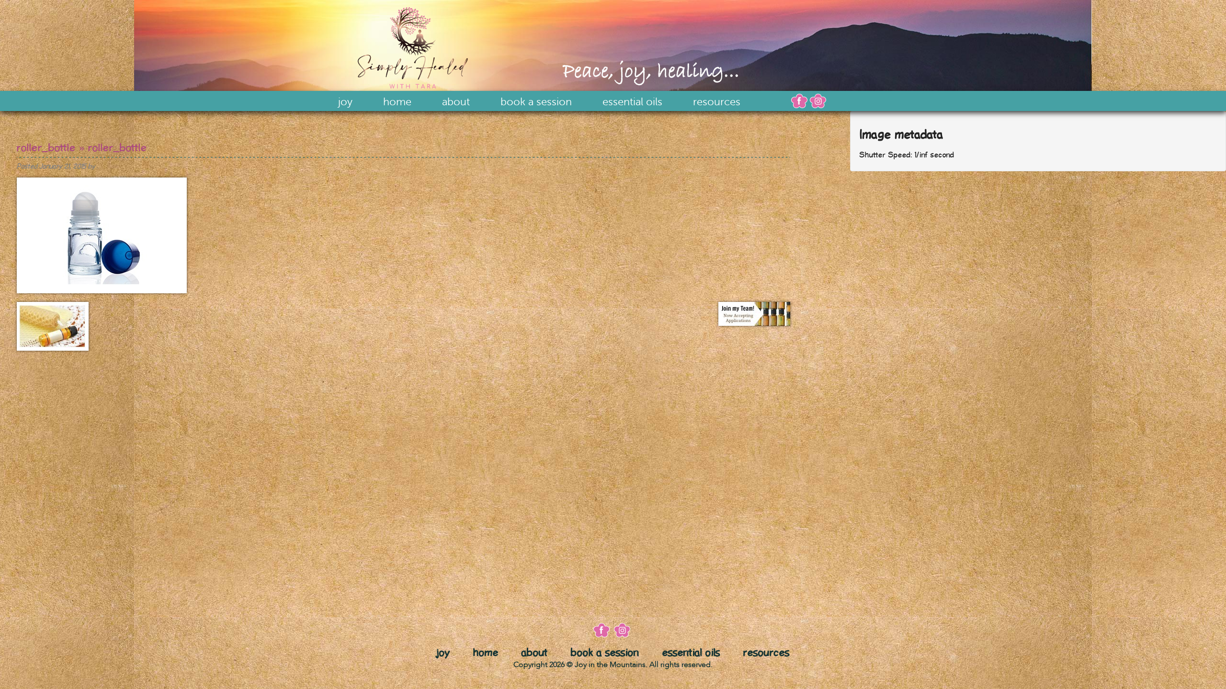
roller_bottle (46, 148)
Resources (716, 102)
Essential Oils (632, 102)
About (456, 102)
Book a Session (536, 102)
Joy (345, 102)
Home (397, 102)
